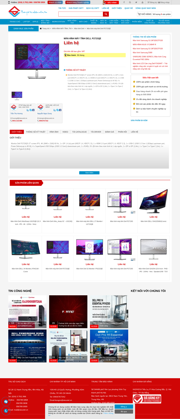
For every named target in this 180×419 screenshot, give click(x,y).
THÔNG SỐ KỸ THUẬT (35, 132)
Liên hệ (105, 8)
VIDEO (65, 132)
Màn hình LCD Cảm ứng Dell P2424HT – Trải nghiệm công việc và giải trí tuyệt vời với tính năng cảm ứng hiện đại (150, 66)
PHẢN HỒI (122, 132)
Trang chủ (15, 22)
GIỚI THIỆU (17, 132)
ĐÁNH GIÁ (109, 132)
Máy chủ (83, 22)
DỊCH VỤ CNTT (92, 8)
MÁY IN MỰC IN (103, 22)
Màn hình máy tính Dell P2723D (121, 221)
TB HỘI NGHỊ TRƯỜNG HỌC (164, 22)
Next (68, 62)
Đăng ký (153, 2)
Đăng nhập (164, 2)
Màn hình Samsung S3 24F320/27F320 (148, 40)
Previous (5, 62)
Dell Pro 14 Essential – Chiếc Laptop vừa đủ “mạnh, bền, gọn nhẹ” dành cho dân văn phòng (111, 360)
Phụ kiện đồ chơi (125, 22)
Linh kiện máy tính (113, 22)
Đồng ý (124, 407)
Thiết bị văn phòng (149, 22)
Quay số (129, 8)
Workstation (58, 22)
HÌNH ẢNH (54, 132)
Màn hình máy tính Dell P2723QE (58, 269)
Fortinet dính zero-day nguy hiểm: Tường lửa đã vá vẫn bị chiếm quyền (71, 325)
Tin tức (62, 8)
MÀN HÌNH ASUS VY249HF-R (144, 45)
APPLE (35, 22)
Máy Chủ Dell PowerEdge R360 (30, 358)
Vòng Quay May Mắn (145, 8)
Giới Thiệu (117, 8)
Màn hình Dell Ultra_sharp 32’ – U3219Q (57, 221)
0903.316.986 (17, 121)
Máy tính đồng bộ (45, 22)
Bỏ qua (124, 411)
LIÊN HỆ (134, 132)
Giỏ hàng (146, 14)
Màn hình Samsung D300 (142, 53)
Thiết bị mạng (94, 22)
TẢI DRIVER (96, 132)
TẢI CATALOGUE (79, 132)
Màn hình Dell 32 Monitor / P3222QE (89, 269)
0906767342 (43, 121)
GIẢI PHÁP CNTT (76, 8)
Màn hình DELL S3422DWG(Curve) (153, 221)
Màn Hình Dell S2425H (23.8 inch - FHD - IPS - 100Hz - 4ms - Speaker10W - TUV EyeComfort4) (153, 271)
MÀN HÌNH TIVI (72, 22)
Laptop (26, 22)
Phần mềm (137, 22)
